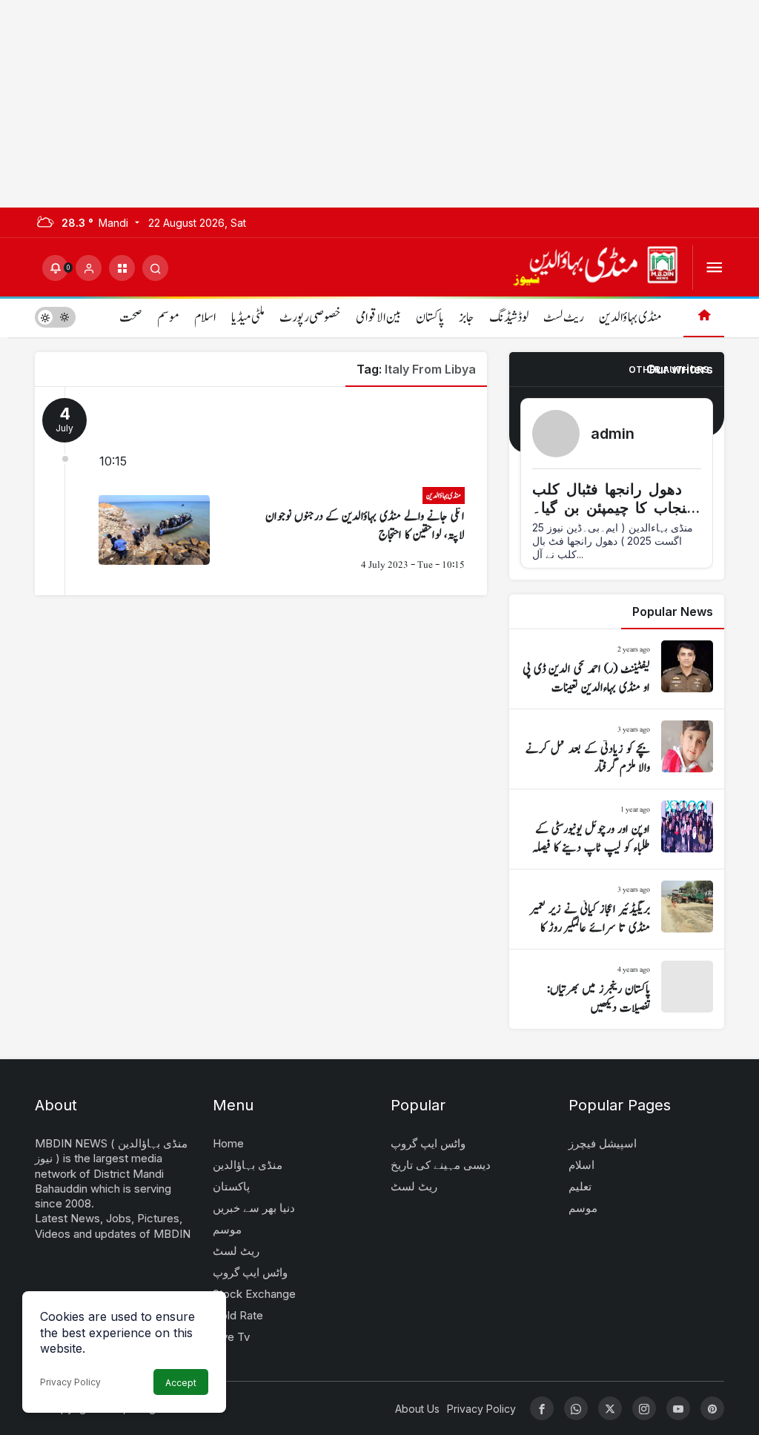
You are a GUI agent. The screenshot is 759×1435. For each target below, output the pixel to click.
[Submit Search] (155, 268)
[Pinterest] (712, 1408)
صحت (130, 317)
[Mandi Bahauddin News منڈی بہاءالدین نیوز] (595, 266)
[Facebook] (542, 1408)
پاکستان (430, 317)
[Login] (89, 268)
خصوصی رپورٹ (310, 317)
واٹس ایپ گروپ (250, 1272)
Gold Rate (238, 1315)
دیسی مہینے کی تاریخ (441, 1165)
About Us (417, 1408)
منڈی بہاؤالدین (630, 317)
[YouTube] (678, 1408)
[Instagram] (644, 1408)
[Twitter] (610, 1408)
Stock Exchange (254, 1294)
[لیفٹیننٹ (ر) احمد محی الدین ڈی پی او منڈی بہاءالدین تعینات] (616, 669)
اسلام (205, 317)
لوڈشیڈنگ (508, 317)
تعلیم (580, 1186)
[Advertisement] (379, 104)
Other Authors (669, 369)
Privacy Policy (70, 1382)
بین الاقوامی (378, 317)
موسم (168, 317)
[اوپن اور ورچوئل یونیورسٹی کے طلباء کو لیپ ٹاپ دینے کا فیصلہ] (616, 829)
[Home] (703, 316)
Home (228, 1143)
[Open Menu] (714, 268)
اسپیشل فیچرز (603, 1143)
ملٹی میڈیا (248, 317)
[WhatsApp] (576, 1408)
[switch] (55, 316)
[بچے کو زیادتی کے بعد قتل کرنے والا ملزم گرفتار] (616, 749)
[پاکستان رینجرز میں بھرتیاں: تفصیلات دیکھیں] (616, 989)
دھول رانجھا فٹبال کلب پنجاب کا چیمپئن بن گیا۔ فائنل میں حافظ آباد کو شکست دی (611, 517)
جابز (466, 317)
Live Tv (231, 1337)
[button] (122, 268)
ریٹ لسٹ (563, 317)
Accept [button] (180, 1382)
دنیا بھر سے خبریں (254, 1208)
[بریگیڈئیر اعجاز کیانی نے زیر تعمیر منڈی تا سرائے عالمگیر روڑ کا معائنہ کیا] (616, 909)
